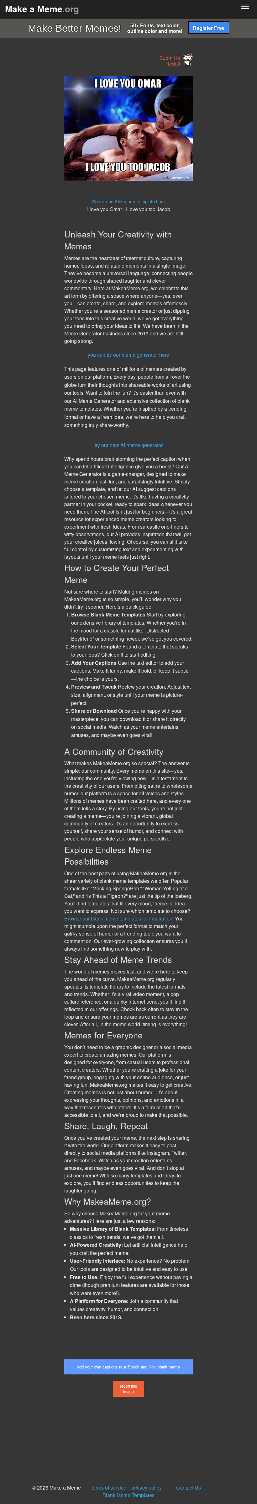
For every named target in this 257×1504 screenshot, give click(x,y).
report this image (128, 1388)
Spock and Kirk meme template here (128, 201)
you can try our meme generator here (128, 354)
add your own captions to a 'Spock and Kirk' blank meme (128, 1367)
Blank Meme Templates (128, 1495)
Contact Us (188, 1487)
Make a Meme (42, 8)
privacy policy (146, 1487)
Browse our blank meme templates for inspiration (118, 918)
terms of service (109, 1487)
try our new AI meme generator (129, 445)
